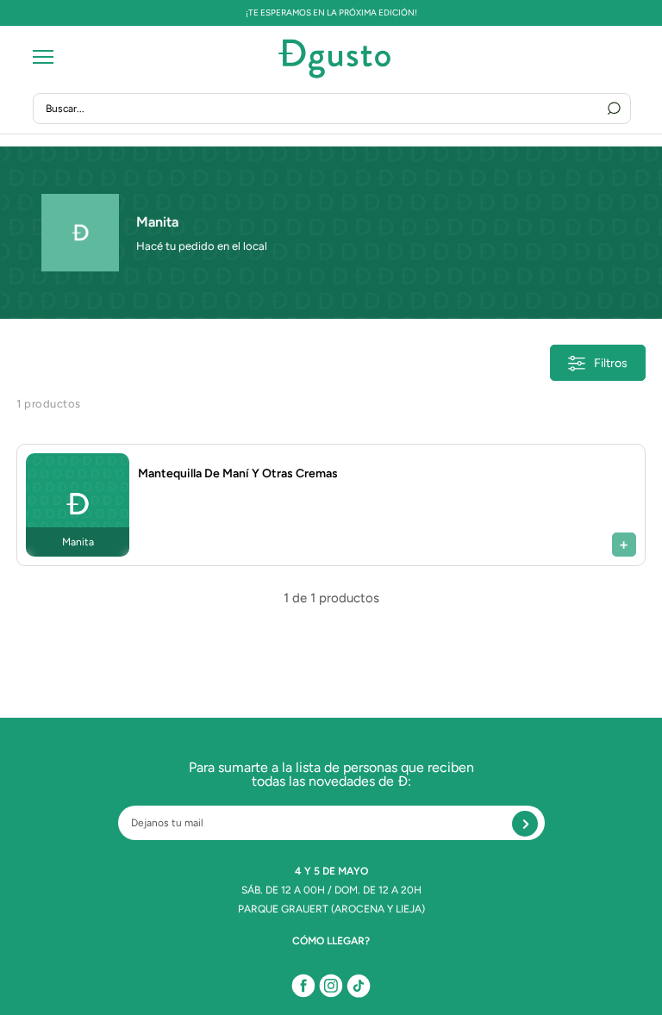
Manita (157, 222)
